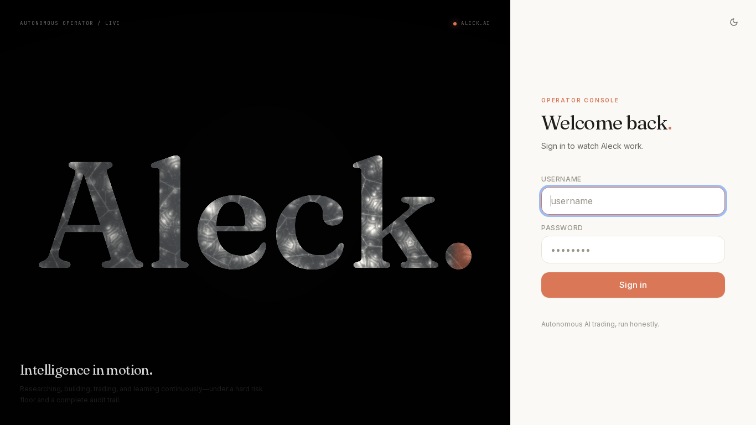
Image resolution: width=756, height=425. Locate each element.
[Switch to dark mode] (734, 22)
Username (561, 179)
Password (562, 228)
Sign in (633, 284)
